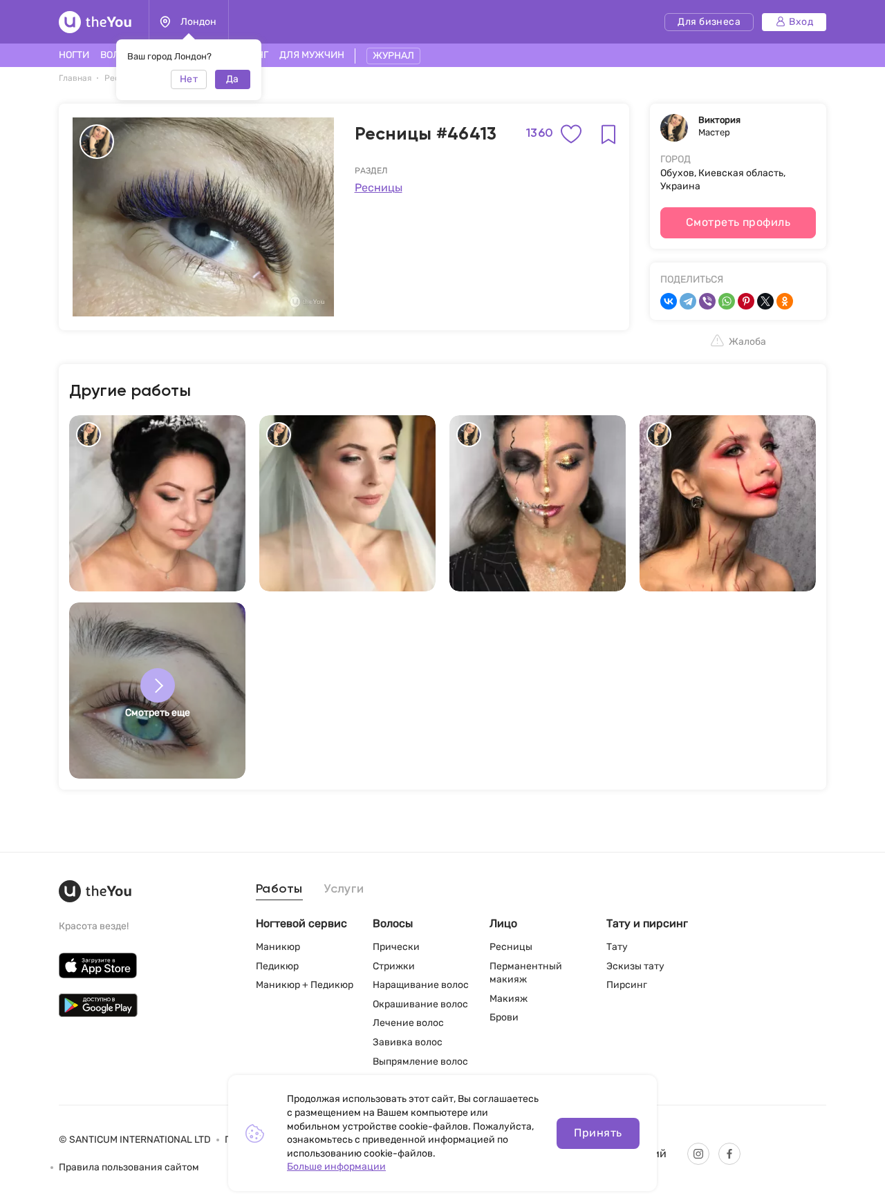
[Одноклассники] (784, 301)
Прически (396, 947)
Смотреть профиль (738, 222)
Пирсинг (626, 985)
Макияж (509, 999)
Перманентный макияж (526, 973)
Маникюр (278, 947)
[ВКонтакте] (668, 301)
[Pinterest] (746, 301)
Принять (598, 1132)
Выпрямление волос (420, 1061)
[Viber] (707, 301)
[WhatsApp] (726, 301)
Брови (504, 1017)
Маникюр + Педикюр (304, 985)
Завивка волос (407, 1042)
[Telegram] (688, 301)
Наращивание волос (421, 985)
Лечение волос (408, 1023)
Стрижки (394, 966)
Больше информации (336, 1166)
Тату (617, 947)
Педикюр (277, 966)
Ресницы (378, 187)
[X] (765, 301)
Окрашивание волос (420, 1004)
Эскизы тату (635, 966)
